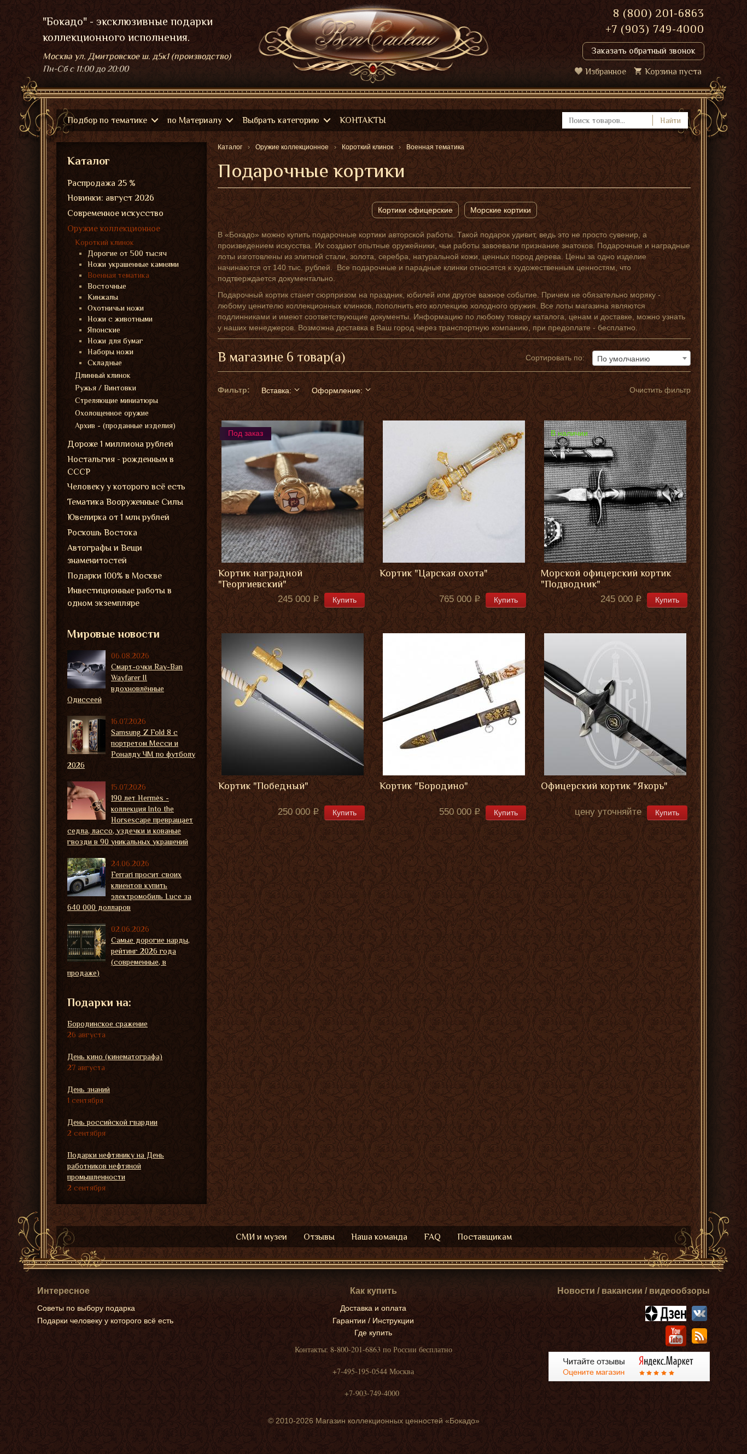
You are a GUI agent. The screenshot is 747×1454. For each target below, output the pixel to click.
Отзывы (319, 1237)
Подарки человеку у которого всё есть (105, 1320)
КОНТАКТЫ (363, 120)
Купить (344, 599)
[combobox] (641, 358)
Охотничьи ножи (115, 307)
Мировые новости (113, 634)
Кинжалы (102, 297)
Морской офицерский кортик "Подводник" (606, 578)
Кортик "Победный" (263, 786)
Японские (103, 329)
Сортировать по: (555, 357)
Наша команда (379, 1237)
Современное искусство (115, 213)
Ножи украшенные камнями (133, 264)
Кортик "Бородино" (424, 786)
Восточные (106, 286)
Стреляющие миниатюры (116, 400)
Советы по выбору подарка (86, 1308)
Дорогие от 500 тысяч (127, 253)
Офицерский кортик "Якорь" (604, 786)
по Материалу (194, 120)
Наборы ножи (110, 351)
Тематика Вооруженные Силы (125, 502)
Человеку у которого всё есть (126, 487)
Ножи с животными (120, 318)
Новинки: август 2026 (110, 198)
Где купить (373, 1332)
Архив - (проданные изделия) (125, 425)
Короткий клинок (104, 242)
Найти (670, 120)
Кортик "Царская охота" (434, 573)
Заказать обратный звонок (643, 51)
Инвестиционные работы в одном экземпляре (119, 597)
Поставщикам (484, 1237)
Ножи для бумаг (115, 340)
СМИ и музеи (261, 1237)
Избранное (605, 72)
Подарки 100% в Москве (114, 576)
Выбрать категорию (280, 120)
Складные (104, 362)
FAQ (432, 1237)
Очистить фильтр (660, 390)
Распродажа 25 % (101, 183)
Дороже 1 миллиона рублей (120, 444)
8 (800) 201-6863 (658, 13)
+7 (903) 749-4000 (654, 29)
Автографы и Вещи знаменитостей (104, 554)
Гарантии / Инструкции (373, 1320)
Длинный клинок (103, 375)
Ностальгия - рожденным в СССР (120, 465)
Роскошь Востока (102, 533)
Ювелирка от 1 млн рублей (118, 517)
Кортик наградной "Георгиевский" (260, 578)
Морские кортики (500, 210)
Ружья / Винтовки (105, 387)
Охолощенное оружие (112, 412)
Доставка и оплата (373, 1308)
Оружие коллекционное (113, 228)
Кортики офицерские (415, 210)
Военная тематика (118, 275)
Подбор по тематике (107, 120)
